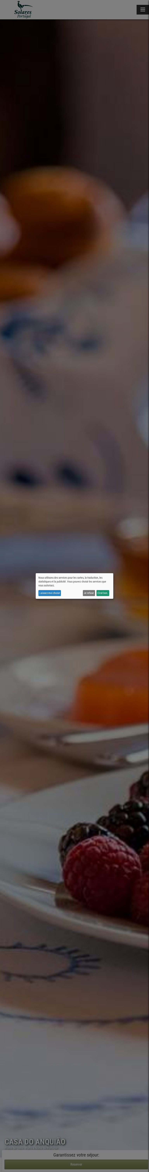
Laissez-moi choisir (50, 593)
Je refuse (89, 593)
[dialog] (74, 586)
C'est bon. (102, 593)
